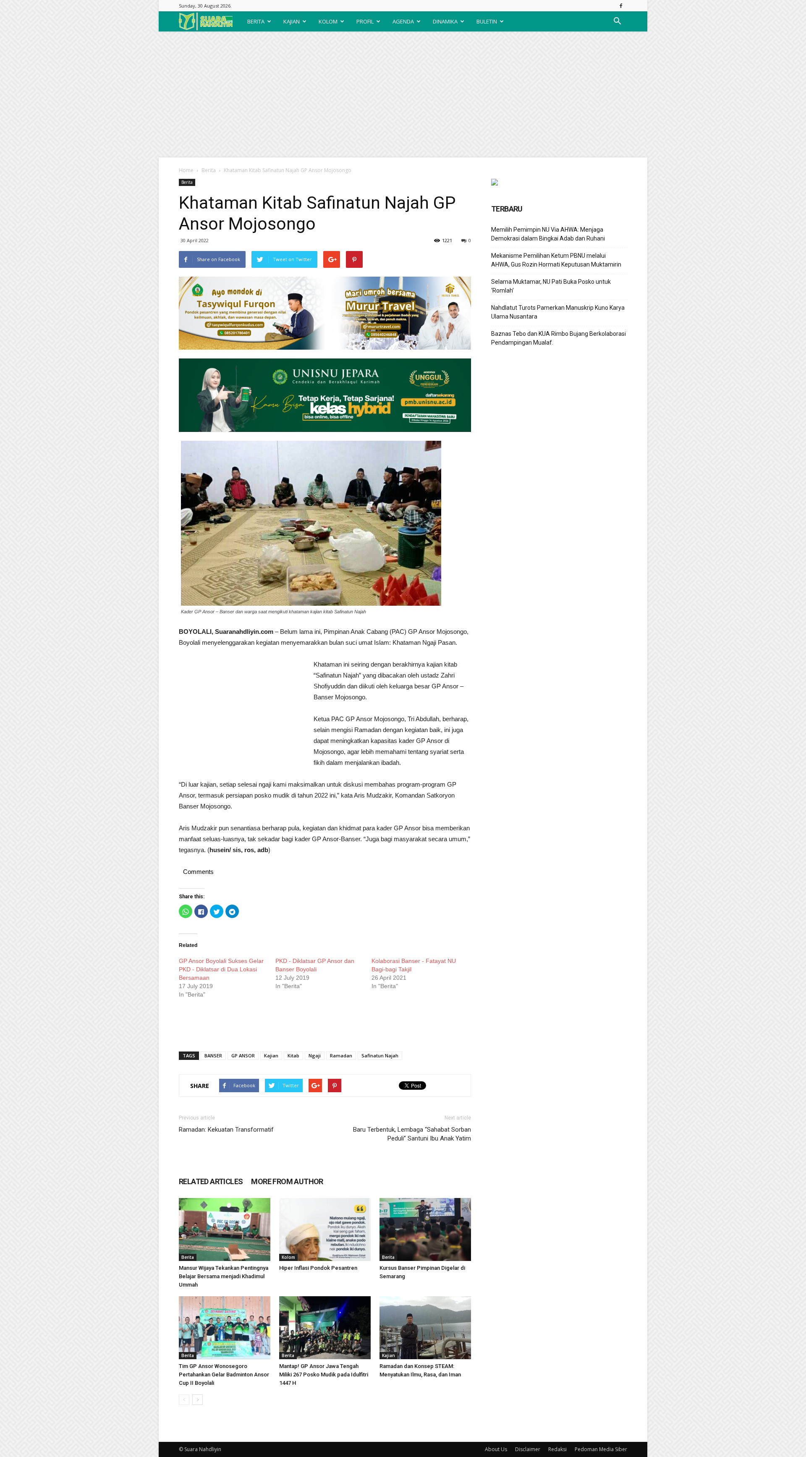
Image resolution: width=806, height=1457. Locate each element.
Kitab (293, 1055)
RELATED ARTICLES (211, 1181)
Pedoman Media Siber (601, 1449)
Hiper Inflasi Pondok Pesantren (318, 1268)
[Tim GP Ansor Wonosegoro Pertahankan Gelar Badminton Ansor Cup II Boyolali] (224, 1327)
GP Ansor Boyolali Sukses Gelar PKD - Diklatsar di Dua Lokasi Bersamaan (221, 969)
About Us (496, 1449)
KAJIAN (291, 21)
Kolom (288, 1257)
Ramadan (341, 1055)
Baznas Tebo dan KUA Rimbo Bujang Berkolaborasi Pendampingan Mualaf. (558, 338)
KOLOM (328, 21)
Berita (209, 170)
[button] (617, 21)
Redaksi (557, 1449)
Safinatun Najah (379, 1055)
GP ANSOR (243, 1055)
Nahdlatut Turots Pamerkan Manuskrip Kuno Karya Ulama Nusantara (558, 312)
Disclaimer (527, 1449)
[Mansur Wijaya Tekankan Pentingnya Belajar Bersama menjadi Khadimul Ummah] (224, 1229)
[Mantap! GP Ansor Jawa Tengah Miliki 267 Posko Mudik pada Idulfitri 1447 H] (325, 1327)
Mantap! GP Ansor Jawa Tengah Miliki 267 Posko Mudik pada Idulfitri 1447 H (323, 1374)
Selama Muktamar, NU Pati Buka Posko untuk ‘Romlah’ (551, 286)
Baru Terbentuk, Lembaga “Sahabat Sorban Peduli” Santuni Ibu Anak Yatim (412, 1134)
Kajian (271, 1055)
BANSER (213, 1055)
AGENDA (403, 21)
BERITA (255, 21)
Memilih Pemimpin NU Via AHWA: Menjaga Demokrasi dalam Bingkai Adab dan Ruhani (548, 234)
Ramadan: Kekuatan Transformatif (226, 1129)
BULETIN (486, 21)
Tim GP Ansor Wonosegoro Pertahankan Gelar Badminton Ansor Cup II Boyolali (224, 1374)
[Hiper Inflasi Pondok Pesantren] (325, 1229)
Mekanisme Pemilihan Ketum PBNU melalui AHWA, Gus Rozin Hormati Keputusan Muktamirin (556, 260)
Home (186, 170)
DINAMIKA (445, 21)
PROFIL (365, 21)
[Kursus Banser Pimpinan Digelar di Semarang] (425, 1229)
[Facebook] (621, 5)
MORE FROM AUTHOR (287, 1181)
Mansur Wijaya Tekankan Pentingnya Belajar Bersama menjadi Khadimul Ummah (223, 1276)
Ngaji (315, 1055)
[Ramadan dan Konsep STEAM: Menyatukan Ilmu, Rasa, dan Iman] (425, 1327)
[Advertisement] (403, 94)
